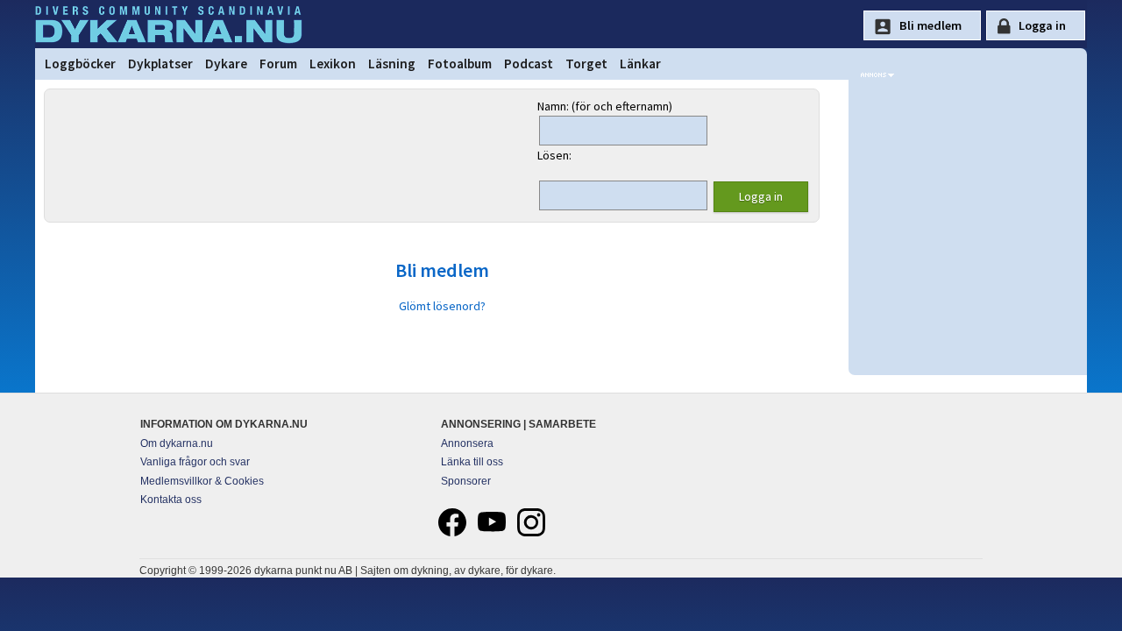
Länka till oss (472, 462)
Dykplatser (160, 63)
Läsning (391, 63)
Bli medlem (442, 270)
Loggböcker (80, 63)
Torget (586, 63)
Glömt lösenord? (442, 306)
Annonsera (467, 443)
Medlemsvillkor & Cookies (202, 481)
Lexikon (332, 63)
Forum (278, 63)
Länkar (640, 63)
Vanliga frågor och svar (195, 462)
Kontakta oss (171, 499)
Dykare (226, 63)
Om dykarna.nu (176, 443)
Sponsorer (466, 481)
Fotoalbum (460, 63)
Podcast (528, 63)
